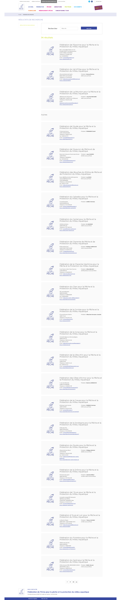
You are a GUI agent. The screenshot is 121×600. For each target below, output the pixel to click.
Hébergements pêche (46, 10)
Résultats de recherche (27, 25)
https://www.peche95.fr (65, 80)
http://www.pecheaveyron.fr (66, 162)
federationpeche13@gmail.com (70, 185)
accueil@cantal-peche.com (69, 229)
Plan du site (44, 598)
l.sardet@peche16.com (68, 251)
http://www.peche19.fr (65, 320)
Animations (58, 7)
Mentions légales (32, 598)
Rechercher (52, 28)
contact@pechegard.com (69, 569)
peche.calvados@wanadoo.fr (70, 206)
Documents (78, 7)
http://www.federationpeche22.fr (67, 389)
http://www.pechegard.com (66, 571)
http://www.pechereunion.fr (66, 104)
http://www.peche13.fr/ (65, 186)
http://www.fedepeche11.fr (66, 139)
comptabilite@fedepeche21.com (71, 366)
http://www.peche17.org (65, 275)
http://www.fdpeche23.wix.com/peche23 (69, 411)
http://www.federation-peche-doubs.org (69, 459)
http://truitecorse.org (65, 345)
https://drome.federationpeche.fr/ (68, 481)
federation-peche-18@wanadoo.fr (71, 298)
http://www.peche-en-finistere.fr (67, 549)
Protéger (68, 7)
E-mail (73, 581)
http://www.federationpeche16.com (68, 253)
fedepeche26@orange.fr (69, 479)
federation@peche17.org (69, 274)
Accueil (30, 7)
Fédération (40, 7)
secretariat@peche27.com (69, 503)
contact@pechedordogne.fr (69, 432)
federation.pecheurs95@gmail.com (71, 79)
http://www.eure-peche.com (66, 505)
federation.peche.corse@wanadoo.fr (71, 343)
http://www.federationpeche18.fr (67, 299)
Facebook (67, 581)
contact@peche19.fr (68, 319)
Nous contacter (32, 589)
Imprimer (76, 581)
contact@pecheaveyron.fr (69, 160)
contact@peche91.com (68, 57)
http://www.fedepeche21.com (67, 367)
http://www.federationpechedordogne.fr (69, 434)
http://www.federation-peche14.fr (68, 208)
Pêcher (49, 7)
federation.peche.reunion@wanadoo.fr (69, 103)
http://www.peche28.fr (65, 526)
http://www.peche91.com (66, 59)
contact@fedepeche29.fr (69, 547)
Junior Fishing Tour (62, 10)
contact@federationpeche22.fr (70, 387)
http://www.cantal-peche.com (67, 230)
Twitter (70, 581)
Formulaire (32, 10)
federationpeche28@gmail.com (70, 525)
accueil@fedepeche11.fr (68, 137)
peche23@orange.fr (67, 410)
